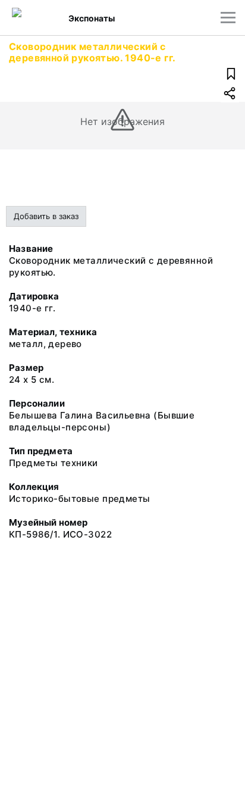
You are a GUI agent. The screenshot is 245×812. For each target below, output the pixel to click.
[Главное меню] (228, 17)
